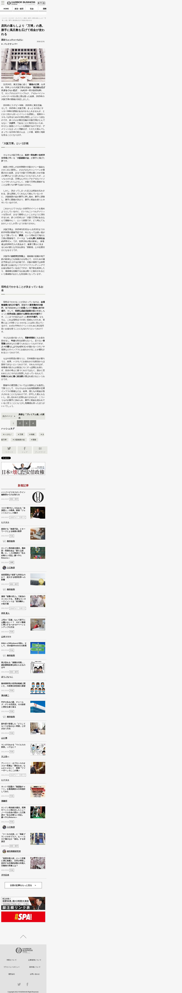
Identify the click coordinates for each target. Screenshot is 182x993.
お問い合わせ (35, 974)
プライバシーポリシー (12, 967)
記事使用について (34, 960)
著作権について (34, 967)
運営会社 (11, 974)
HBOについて (12, 960)
